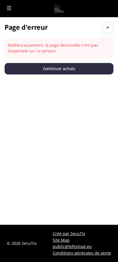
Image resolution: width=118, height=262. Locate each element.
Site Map (61, 240)
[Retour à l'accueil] (59, 9)
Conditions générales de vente (82, 253)
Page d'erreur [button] (26, 27)
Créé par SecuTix (69, 233)
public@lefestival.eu (72, 246)
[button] (9, 8)
